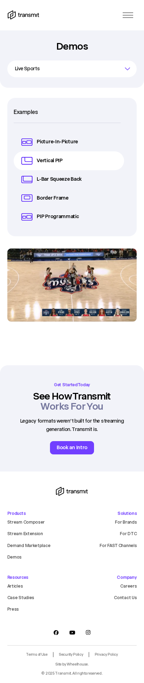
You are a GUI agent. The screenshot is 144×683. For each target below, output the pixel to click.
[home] (23, 15)
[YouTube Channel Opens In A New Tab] (72, 632)
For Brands (126, 522)
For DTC (128, 533)
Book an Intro (72, 448)
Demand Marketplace (29, 545)
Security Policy (71, 654)
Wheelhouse (77, 664)
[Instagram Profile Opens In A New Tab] (88, 632)
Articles (15, 586)
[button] (128, 15)
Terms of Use (36, 654)
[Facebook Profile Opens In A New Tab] (56, 632)
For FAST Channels (118, 545)
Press (13, 609)
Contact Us (125, 597)
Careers (128, 586)
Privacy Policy (106, 654)
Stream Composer (26, 522)
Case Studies (20, 597)
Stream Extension (25, 533)
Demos (14, 557)
